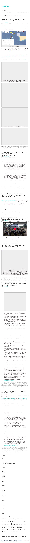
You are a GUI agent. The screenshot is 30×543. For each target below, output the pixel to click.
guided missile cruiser (15, 449)
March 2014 (3, 491)
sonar (27, 147)
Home (2, 10)
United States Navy (26, 278)
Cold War (26, 518)
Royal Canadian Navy (11, 529)
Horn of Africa (20, 523)
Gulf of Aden (5, 523)
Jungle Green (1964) (4, 459)
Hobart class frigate (24, 449)
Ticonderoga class (25, 385)
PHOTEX (14, 527)
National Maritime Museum (23, 524)
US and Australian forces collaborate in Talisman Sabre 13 (14, 392)
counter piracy (10, 519)
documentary (21, 519)
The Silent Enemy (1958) (5, 462)
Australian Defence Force (10, 448)
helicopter (8, 523)
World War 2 (17, 536)
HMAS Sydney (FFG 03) (4, 398)
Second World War (15, 531)
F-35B (6, 521)
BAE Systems (7, 518)
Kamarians (5, 384)
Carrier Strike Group (20, 448)
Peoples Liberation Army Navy (9, 527)
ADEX (13, 447)
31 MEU (8, 237)
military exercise (8, 384)
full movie (26, 521)
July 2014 (3, 486)
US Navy (20, 398)
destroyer (6, 383)
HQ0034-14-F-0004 (11, 204)
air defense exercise (9, 382)
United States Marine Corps (18, 534)
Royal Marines (20, 529)
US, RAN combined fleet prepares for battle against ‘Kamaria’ (13, 284)
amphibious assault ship (25, 237)
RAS (14, 384)
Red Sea (21, 527)
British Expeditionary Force (17, 518)
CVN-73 (27, 448)
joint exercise (25, 383)
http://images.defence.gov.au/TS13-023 (9, 380)
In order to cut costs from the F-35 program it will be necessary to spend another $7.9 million (14, 195)
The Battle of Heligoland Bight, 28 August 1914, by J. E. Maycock (9, 463)
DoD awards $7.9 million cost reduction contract (8, 200)
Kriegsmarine (3, 524)
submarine (23, 531)
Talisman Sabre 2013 (21, 278)
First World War (9, 521)
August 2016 (3, 470)
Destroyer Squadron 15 (8, 449)
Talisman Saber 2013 (12, 278)
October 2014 (3, 485)
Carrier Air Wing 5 (16, 448)
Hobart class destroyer (14, 400)
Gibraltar (3, 523)
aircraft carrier (20, 237)
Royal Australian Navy (21, 147)
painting (3, 527)
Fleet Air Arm (13, 521)
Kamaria (2, 384)
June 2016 (3, 472)
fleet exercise (14, 383)
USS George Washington (4, 279)
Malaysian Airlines (8, 147)
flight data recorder (13, 146)
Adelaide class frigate (12, 398)
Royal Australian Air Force (15, 147)
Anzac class (23, 382)
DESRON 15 (4, 449)
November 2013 (4, 496)
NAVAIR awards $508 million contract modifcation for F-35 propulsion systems (14, 154)
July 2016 (3, 471)
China (20, 518)
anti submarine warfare (19, 382)
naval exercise (12, 384)
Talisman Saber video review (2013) (13, 219)
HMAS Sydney (22, 383)
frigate (16, 383)
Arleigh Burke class (5, 448)
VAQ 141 (8, 279)
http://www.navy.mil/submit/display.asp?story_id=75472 (11, 445)
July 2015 (3, 480)
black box (10, 146)
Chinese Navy (23, 518)
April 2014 (3, 490)
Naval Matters (5, 6)
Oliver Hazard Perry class (13, 450)
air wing (25, 447)
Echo (2, 24)
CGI (23, 448)
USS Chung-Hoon (19, 386)
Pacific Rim (20, 450)
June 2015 (3, 481)
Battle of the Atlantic (10, 518)
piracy (17, 527)
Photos (5, 146)
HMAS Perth (19, 383)
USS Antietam (15, 386)
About (5, 10)
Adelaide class (10, 447)
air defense (18, 447)
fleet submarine (17, 521)
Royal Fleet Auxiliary (15, 529)
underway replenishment (5, 386)
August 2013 (3, 500)
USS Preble (23, 386)
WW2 (21, 536)
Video (4, 237)
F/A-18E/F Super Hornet (10, 383)
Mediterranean (17, 524)
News (4, 146)
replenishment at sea (17, 384)
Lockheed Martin (7, 524)
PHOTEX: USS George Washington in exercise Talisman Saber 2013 (13, 245)
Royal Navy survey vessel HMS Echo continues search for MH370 (13, 20)
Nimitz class (8, 450)
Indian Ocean (23, 146)
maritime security (12, 524)
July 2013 (3, 501)
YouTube (24, 536)
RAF (18, 527)
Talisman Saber (8, 278)
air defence (15, 447)
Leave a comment (6, 148)
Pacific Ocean (17, 450)
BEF (13, 518)
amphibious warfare (14, 382)
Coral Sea (4, 383)
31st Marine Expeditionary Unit (12, 237)
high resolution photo (14, 523)
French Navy (20, 521)
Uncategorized (4, 512)
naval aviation (4, 526)
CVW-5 (2, 449)
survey (2, 148)
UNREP (13, 386)
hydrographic (19, 146)
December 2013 (4, 495)
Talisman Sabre (17, 278)
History (3, 508)
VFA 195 (10, 279)
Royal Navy (25, 147)
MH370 (11, 147)
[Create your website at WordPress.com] (15, 1)
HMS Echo (17, 146)
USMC (11, 536)
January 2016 (3, 475)
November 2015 (4, 476)
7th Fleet (17, 237)
